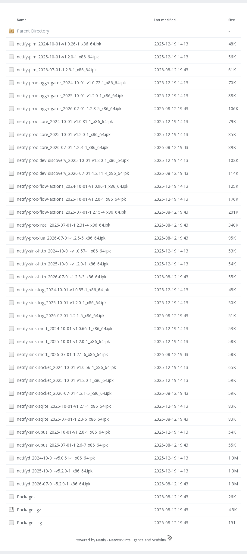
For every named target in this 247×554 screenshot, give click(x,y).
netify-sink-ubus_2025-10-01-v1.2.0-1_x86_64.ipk (63, 432)
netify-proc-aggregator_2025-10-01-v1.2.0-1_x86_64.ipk (70, 95)
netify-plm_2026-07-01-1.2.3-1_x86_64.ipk (57, 70)
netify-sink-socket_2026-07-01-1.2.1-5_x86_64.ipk (64, 393)
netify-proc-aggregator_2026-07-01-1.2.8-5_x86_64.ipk (69, 108)
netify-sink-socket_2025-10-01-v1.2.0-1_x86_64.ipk (65, 380)
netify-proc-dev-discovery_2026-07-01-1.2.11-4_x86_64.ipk (73, 173)
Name (22, 20)
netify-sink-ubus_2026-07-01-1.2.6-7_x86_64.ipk (62, 445)
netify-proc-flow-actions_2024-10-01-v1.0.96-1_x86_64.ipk (72, 186)
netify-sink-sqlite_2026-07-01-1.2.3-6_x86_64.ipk (63, 419)
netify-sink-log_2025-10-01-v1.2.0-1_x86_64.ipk (62, 302)
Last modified (165, 20)
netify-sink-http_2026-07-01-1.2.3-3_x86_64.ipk (61, 277)
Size (231, 20)
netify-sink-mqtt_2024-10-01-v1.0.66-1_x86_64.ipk (64, 328)
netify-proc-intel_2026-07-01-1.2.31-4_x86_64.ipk (63, 225)
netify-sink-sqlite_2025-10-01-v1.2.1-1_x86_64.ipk (64, 406)
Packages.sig (29, 522)
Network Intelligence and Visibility (138, 540)
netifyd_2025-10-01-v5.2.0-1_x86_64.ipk (54, 471)
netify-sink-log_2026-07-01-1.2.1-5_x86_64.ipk (61, 315)
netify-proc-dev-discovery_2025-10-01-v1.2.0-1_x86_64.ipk (73, 160)
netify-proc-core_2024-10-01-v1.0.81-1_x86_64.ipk (65, 121)
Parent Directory (33, 31)
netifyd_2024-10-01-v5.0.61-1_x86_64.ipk (56, 458)
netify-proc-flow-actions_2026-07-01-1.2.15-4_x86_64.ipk (71, 212)
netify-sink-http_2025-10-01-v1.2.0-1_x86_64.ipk (62, 264)
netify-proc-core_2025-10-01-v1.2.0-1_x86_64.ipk (64, 134)
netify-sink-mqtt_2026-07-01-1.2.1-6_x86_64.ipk (62, 354)
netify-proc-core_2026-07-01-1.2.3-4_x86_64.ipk (62, 147)
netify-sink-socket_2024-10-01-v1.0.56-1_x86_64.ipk (66, 367)
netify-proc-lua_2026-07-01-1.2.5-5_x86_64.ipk (61, 238)
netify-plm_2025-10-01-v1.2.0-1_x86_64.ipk (58, 57)
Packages (26, 497)
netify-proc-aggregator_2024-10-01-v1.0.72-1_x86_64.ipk (71, 82)
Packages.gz (29, 509)
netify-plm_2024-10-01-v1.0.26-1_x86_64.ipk (59, 44)
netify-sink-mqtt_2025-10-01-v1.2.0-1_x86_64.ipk (63, 341)
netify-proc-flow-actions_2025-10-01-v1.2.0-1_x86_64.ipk (71, 199)
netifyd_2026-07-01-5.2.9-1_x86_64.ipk (53, 484)
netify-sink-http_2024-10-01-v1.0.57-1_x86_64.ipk (64, 251)
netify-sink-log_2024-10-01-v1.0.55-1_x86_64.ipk (63, 289)
